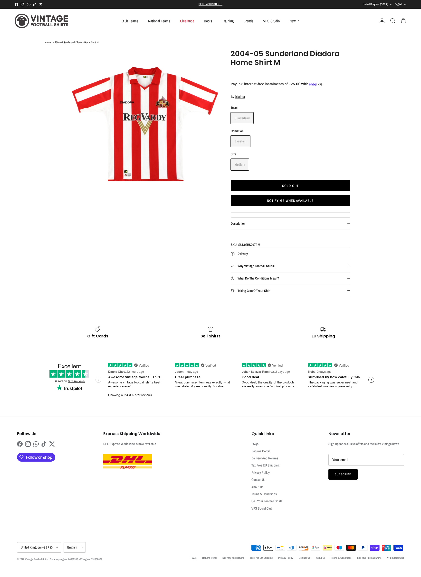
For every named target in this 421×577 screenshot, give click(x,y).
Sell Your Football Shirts (266, 501)
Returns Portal (260, 451)
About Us (257, 487)
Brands (248, 21)
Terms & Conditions (264, 494)
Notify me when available (290, 200)
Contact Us (258, 479)
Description (238, 223)
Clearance (187, 21)
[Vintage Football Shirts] (41, 21)
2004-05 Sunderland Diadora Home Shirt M (77, 42)
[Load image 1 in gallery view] (145, 123)
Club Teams (130, 21)
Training (228, 21)
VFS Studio (271, 21)
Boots (208, 21)
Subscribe (343, 474)
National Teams (159, 21)
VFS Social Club (262, 508)
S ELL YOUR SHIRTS (210, 4)
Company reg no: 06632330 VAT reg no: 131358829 (76, 559)
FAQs (254, 444)
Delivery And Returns (264, 458)
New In (294, 21)
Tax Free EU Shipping (265, 465)
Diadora (240, 96)
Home (48, 42)
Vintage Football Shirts (36, 559)
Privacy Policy (260, 472)
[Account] (381, 21)
